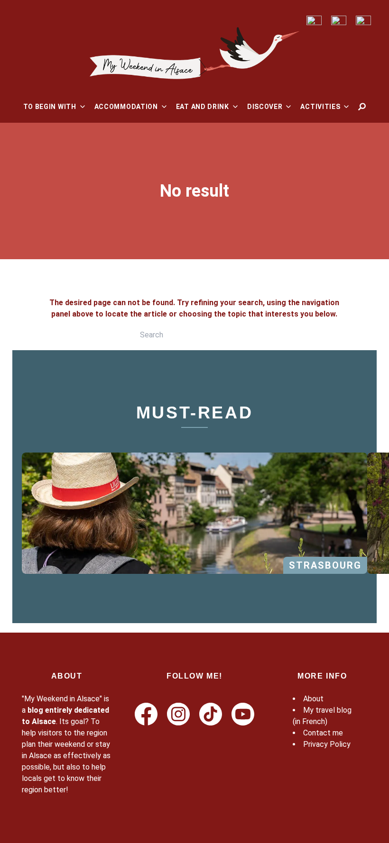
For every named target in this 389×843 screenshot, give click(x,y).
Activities (320, 106)
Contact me (323, 732)
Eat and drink (202, 106)
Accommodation (126, 106)
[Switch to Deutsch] (338, 20)
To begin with (49, 106)
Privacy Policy (327, 744)
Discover (265, 106)
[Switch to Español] (363, 20)
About (313, 698)
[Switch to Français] (314, 20)
